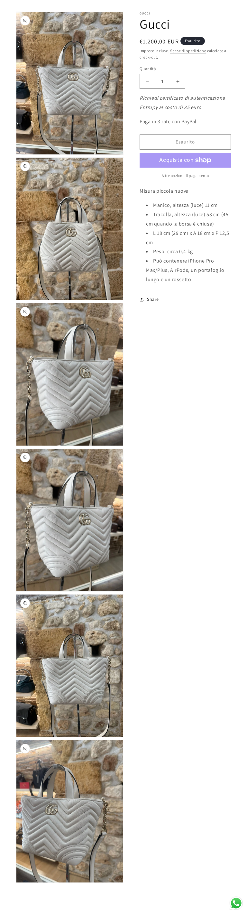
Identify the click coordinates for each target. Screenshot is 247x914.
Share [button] (153, 299)
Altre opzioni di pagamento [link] (185, 175)
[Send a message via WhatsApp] (236, 903)
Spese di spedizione (188, 50)
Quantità (148, 68)
